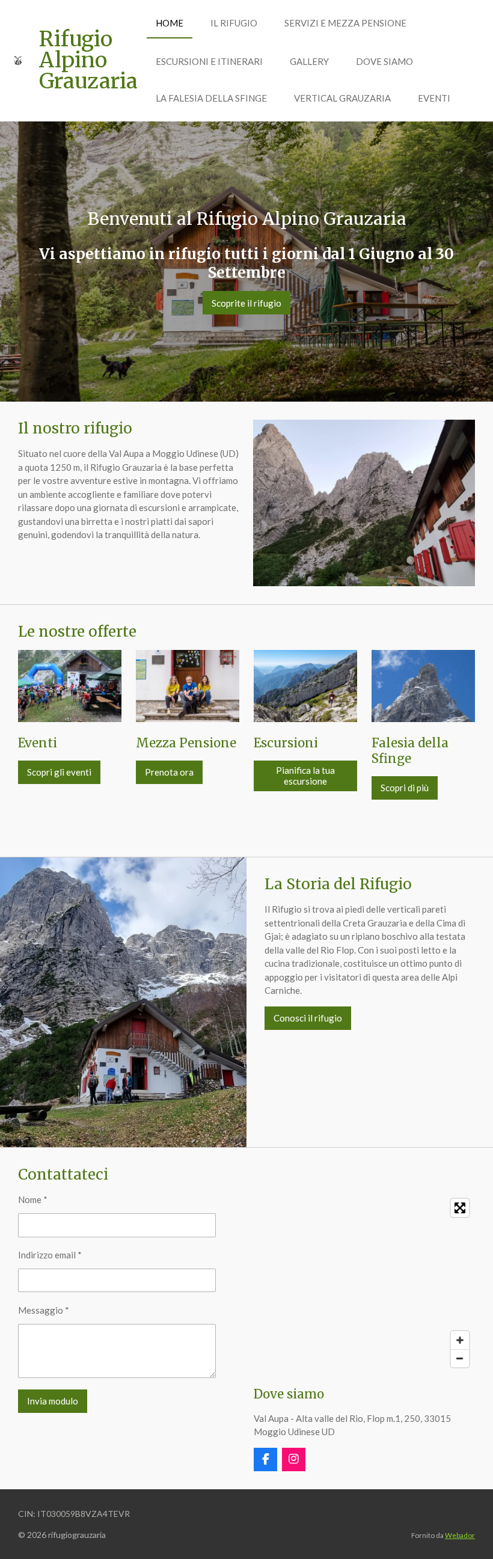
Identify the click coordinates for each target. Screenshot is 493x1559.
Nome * (32, 1199)
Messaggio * (43, 1310)
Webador (460, 1535)
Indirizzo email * (50, 1254)
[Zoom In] (460, 1340)
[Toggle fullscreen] (460, 1208)
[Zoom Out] (460, 1358)
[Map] (364, 1283)
